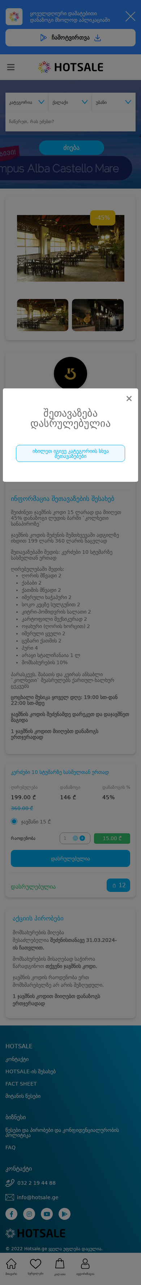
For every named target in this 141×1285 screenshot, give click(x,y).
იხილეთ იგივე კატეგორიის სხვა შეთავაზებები (71, 453)
